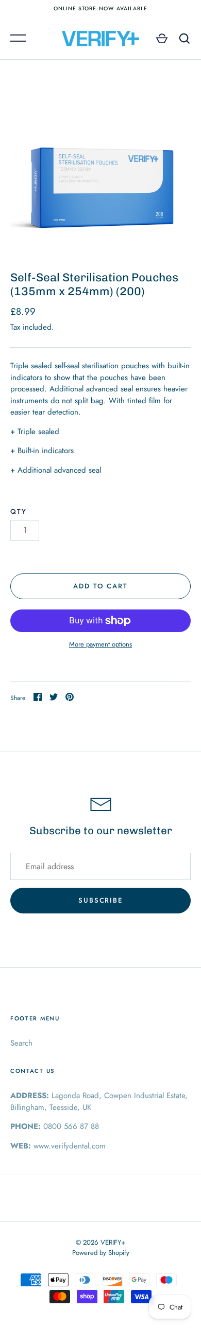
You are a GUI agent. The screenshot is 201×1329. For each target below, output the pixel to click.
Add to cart (100, 586)
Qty (18, 511)
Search (21, 1043)
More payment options (100, 644)
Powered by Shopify (100, 1253)
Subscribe (100, 900)
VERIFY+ (112, 1242)
